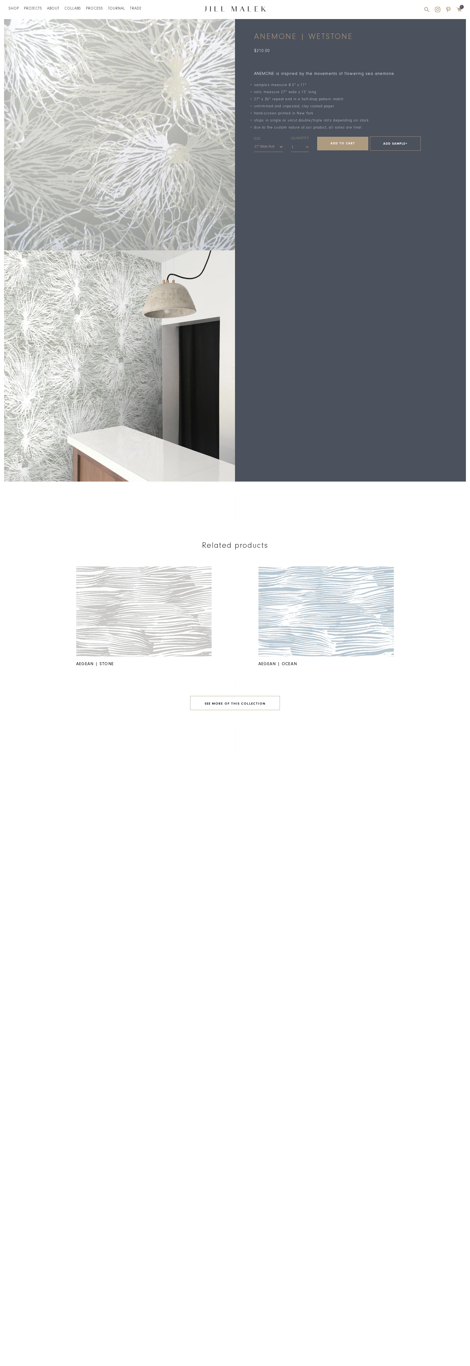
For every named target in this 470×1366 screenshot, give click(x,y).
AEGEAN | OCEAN (277, 664)
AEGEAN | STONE (95, 664)
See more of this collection (235, 704)
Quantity (300, 138)
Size (257, 139)
